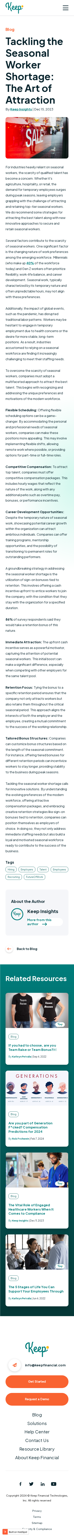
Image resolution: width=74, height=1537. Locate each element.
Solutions (37, 1423)
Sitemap (37, 1523)
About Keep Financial (37, 1457)
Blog (37, 1414)
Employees (59, 869)
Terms (37, 1517)
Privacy (37, 1511)
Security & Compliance (37, 1529)
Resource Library (37, 1449)
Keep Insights (21, 109)
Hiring (11, 869)
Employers (27, 869)
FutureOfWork (34, 877)
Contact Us (37, 1440)
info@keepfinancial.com (45, 1365)
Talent (43, 869)
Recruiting (14, 877)
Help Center (37, 1431)
